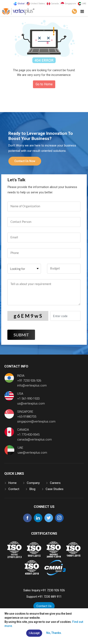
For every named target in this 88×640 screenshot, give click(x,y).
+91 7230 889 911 (50, 596)
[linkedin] (38, 521)
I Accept (34, 633)
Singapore (70, 3)
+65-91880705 (26, 416)
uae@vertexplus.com (32, 452)
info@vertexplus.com (32, 385)
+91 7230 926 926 (29, 380)
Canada (54, 3)
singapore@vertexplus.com (36, 421)
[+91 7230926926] (74, 11)
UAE (83, 3)
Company (33, 483)
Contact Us (44, 606)
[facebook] (27, 521)
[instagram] (59, 521)
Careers (55, 483)
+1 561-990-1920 (28, 398)
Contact (13, 489)
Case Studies (54, 489)
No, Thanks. (54, 632)
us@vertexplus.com (31, 403)
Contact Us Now (24, 161)
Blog (32, 489)
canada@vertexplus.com (34, 439)
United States (37, 3)
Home (12, 483)
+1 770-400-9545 (28, 434)
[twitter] (48, 521)
